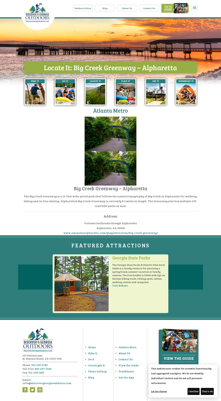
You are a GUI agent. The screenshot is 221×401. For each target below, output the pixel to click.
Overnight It (96, 365)
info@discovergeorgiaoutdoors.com (46, 383)
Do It (91, 359)
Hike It (92, 353)
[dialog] (183, 381)
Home (92, 347)
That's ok (207, 391)
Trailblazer (126, 371)
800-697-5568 (43, 368)
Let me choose (159, 391)
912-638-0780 (39, 365)
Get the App (126, 377)
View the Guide (128, 365)
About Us (127, 8)
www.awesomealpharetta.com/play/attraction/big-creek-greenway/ (110, 233)
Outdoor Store (127, 347)
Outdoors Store (82, 8)
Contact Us (149, 8)
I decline (193, 391)
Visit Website (120, 285)
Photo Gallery (97, 371)
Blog (105, 8)
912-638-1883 (36, 372)
